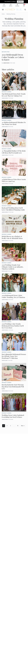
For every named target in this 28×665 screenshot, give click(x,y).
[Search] (25, 9)
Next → (23, 425)
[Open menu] (3, 9)
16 (17, 425)
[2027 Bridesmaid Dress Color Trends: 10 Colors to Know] (14, 40)
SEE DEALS (20, 1)
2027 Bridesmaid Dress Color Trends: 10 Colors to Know (13, 57)
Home (3, 14)
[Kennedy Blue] (14, 10)
